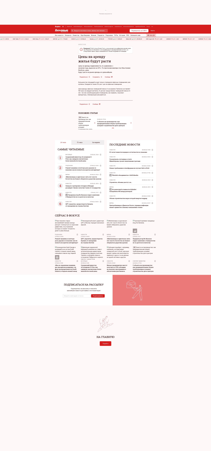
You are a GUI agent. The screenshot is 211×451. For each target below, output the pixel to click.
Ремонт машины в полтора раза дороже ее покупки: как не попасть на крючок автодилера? (66, 241)
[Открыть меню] (63, 26)
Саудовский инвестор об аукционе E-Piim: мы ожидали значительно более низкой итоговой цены (79, 159)
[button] (76, 296)
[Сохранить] (101, 155)
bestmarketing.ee (78, 26)
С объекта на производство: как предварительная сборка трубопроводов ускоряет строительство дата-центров (111, 123)
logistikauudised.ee (140, 26)
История (122, 35)
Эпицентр (68, 35)
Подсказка (109, 35)
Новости (68, 183)
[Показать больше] (152, 26)
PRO (127, 35)
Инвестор (76, 35)
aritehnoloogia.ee (109, 26)
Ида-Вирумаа (85, 35)
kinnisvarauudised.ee (128, 26)
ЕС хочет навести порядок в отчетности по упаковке (128, 152)
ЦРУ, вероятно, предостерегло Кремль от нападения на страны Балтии (92, 241)
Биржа (68, 174)
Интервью (69, 154)
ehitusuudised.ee (88, 26)
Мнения (93, 35)
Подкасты (100, 35)
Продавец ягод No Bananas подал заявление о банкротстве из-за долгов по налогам (144, 241)
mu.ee (148, 26)
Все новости (59, 35)
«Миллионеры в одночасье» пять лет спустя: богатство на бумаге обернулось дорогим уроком (118, 241)
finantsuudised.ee (98, 26)
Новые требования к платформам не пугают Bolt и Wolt (129, 168)
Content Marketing (139, 261)
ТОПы (116, 35)
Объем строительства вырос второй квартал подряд (128, 198)
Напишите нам (135, 35)
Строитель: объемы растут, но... (120, 182)
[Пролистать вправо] (131, 123)
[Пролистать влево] (94, 123)
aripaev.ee (69, 26)
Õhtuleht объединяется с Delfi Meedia (125, 175)
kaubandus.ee (118, 26)
